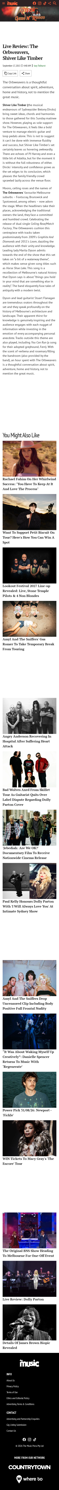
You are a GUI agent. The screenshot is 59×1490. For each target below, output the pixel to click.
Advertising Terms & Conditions (20, 1404)
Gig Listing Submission (16, 1424)
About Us (11, 1380)
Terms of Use (12, 1392)
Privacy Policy (13, 1386)
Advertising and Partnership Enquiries (23, 1418)
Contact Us (11, 1430)
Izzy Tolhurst (40, 65)
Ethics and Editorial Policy (18, 1398)
